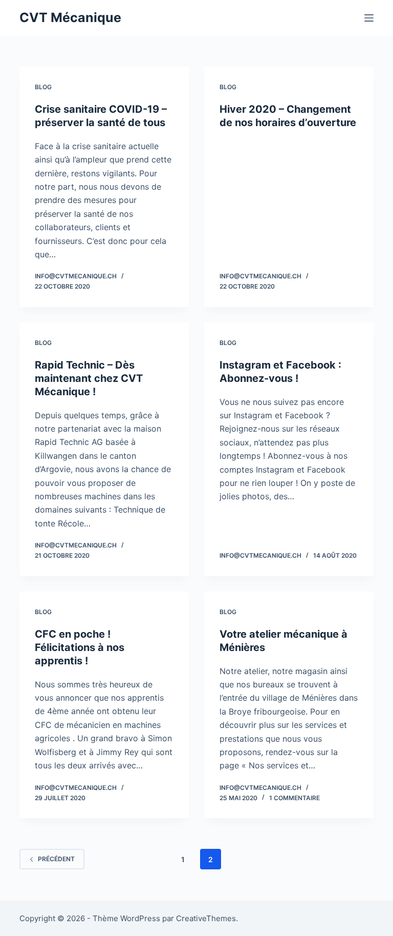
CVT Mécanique (70, 17)
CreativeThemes (206, 918)
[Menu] (369, 18)
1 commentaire (294, 798)
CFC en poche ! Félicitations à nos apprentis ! (79, 647)
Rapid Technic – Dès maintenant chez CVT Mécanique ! (89, 378)
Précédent (56, 859)
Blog (43, 87)
